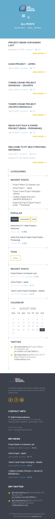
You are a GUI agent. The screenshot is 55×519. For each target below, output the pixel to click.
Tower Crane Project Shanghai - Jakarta (27, 291)
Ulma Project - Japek (19, 282)
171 (33, 68)
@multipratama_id (22, 347)
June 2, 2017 (13, 154)
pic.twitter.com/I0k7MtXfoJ (26, 351)
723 (33, 133)
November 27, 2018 (16, 50)
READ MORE (38, 53)
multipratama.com (22, 359)
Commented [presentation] (24, 219)
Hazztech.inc (36, 516)
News (15, 258)
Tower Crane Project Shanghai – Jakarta (22, 84)
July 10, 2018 (13, 68)
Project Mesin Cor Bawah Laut (26, 184)
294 (39, 50)
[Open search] (28, 17)
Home (30, 28)
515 (33, 111)
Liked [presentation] (34, 219)
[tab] (15, 219)
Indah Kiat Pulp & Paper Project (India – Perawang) (25, 127)
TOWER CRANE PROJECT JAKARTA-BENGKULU (22, 105)
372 (33, 90)
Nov (14, 308)
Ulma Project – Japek (21, 64)
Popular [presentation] (14, 219)
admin (30, 50)
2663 (34, 154)
